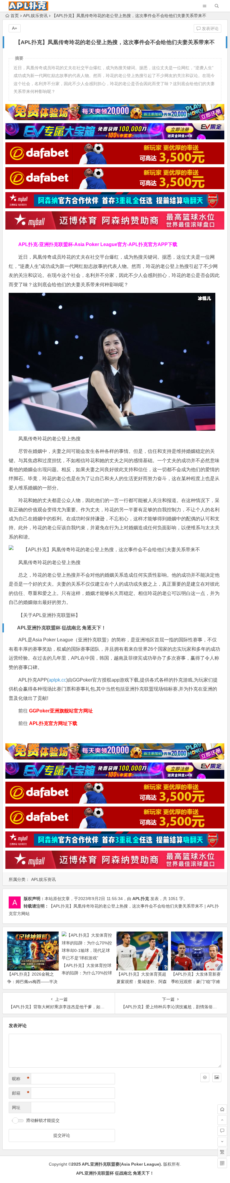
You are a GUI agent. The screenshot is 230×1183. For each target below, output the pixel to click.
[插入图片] (216, 1077)
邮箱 (20, 1093)
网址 (16, 1107)
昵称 (20, 1078)
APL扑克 (140, 898)
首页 (14, 15)
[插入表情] (204, 1077)
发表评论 (210, 28)
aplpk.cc (57, 679)
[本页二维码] (222, 1163)
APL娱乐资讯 (35, 15)
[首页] (222, 1109)
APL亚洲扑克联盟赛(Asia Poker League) (121, 1164)
